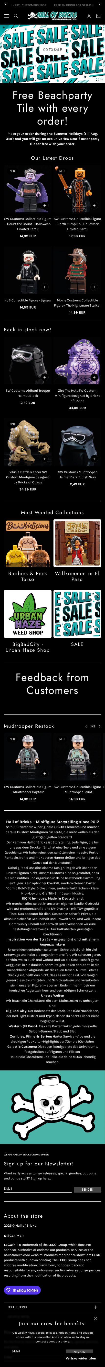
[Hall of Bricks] (52, 16)
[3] (59, 78)
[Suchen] (16, 15)
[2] (52, 78)
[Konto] (89, 15)
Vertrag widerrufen (81, 1358)
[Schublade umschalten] (6, 16)
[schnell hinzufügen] (45, 205)
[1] (46, 78)
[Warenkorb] (98, 15)
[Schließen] (95, 1318)
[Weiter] (99, 726)
